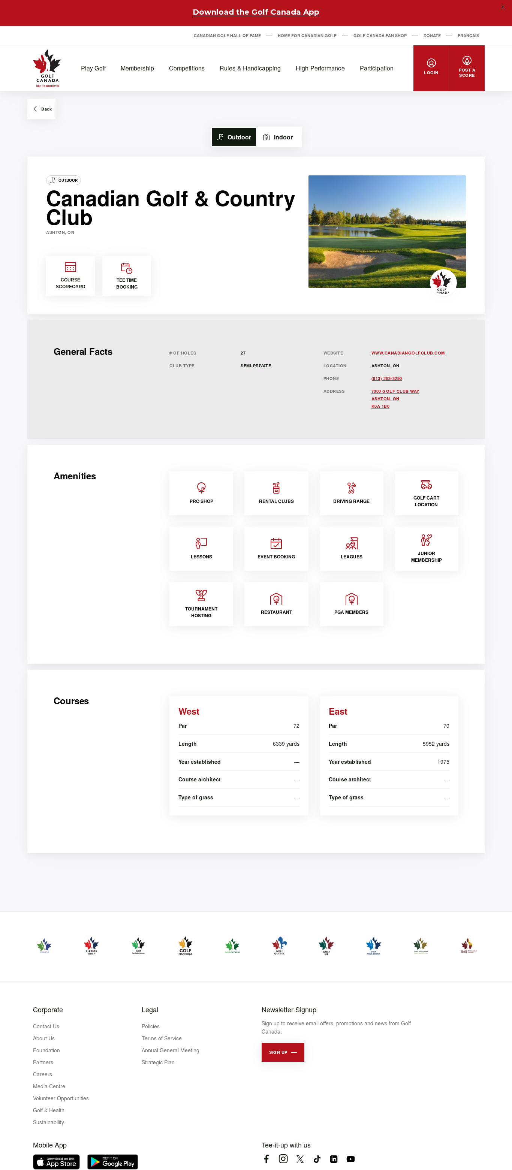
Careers (42, 1074)
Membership (137, 68)
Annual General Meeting (170, 1050)
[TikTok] (317, 1159)
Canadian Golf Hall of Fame (227, 35)
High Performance (320, 68)
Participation (377, 68)
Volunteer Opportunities (61, 1098)
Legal (150, 1009)
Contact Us (46, 1026)
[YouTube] (350, 1159)
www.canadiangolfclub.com (408, 353)
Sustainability (48, 1122)
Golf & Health (48, 1110)
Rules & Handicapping (250, 68)
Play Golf (93, 68)
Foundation (46, 1050)
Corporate (48, 1009)
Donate (432, 35)
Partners (43, 1062)
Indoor (283, 137)
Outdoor (239, 137)
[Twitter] (300, 1159)
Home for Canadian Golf (307, 35)
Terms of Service (162, 1038)
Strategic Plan (158, 1062)
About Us (44, 1038)
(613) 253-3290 (386, 378)
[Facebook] (266, 1159)
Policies (151, 1026)
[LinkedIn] (333, 1159)
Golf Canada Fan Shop (380, 35)
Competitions (187, 68)
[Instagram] (283, 1159)
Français (468, 35)
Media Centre (49, 1086)
